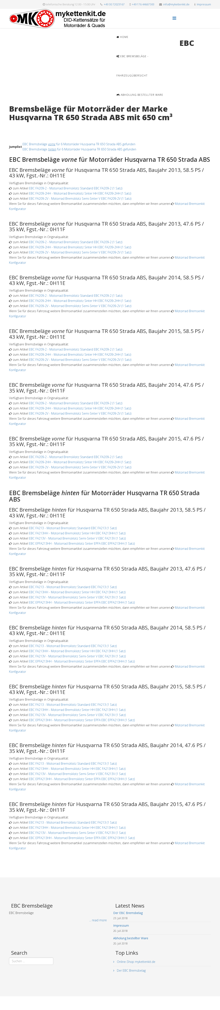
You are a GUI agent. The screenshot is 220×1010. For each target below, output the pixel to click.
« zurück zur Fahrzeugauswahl (29, 126)
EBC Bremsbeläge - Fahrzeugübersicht (132, 65)
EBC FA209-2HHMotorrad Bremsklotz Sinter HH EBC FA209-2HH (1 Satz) (80, 193)
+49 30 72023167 (114, 4)
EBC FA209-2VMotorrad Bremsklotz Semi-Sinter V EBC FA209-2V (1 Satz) (80, 198)
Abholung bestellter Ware (141, 95)
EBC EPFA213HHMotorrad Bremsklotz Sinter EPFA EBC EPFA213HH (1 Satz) (82, 543)
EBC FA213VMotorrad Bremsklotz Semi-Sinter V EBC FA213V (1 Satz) (77, 538)
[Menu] (174, 18)
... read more (98, 920)
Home (123, 37)
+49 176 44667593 (143, 4)
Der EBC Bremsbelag (131, 970)
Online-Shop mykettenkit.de (135, 962)
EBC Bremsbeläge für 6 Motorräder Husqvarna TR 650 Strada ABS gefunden (79, 144)
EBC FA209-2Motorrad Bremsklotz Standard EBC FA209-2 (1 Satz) (75, 188)
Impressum (204, 4)
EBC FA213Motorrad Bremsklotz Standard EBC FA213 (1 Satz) (73, 528)
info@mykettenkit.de (176, 4)
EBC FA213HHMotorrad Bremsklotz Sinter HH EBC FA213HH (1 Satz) (77, 533)
